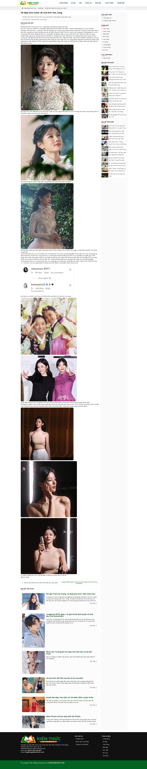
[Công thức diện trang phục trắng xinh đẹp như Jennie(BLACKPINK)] (104, 96)
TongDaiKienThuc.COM (30, 8)
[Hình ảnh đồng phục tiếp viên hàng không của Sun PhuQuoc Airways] (104, 132)
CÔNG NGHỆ (63, 3)
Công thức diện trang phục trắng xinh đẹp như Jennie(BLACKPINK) (117, 96)
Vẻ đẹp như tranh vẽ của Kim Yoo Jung (55, 8)
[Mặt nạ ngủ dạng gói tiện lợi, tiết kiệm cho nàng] (104, 112)
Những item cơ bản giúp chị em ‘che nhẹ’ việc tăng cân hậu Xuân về (117, 90)
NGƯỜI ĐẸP (121, 3)
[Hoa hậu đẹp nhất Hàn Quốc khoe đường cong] (104, 86)
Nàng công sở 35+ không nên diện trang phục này (116, 159)
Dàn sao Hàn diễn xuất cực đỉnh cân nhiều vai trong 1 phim (41, 582)
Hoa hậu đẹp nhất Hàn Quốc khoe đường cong (117, 84)
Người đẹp (40, 8)
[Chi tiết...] (93, 603)
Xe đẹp (105, 42)
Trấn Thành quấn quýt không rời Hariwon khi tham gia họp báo (117, 79)
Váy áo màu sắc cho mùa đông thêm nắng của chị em (117, 69)
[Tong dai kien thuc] (29, 3)
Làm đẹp (106, 28)
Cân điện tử (107, 18)
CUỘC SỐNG (109, 3)
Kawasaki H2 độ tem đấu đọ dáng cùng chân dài (118, 100)
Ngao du (88, 3)
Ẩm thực (106, 36)
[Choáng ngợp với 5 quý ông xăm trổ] (104, 116)
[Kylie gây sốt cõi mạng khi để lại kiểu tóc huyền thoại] (104, 128)
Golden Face (80, 739)
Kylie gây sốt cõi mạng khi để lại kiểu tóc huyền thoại (117, 127)
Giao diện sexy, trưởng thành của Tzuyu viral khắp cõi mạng (117, 144)
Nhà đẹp (106, 34)
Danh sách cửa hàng (82, 741)
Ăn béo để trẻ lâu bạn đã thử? (117, 175)
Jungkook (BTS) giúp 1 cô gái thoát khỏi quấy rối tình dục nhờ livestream (79, 583)
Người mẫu (106, 58)
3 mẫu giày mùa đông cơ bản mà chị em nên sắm (116, 137)
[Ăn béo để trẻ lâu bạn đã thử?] (104, 177)
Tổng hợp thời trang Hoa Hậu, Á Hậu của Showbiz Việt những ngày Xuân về (117, 74)
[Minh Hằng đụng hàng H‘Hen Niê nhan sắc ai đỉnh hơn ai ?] (104, 105)
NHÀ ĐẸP (98, 3)
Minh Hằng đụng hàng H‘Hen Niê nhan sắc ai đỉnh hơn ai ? (117, 106)
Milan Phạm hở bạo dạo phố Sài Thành (63, 716)
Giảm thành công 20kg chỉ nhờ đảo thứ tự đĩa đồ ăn (117, 170)
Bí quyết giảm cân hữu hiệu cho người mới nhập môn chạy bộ (117, 155)
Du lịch (105, 50)
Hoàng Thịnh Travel (109, 20)
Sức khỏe (106, 39)
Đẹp (80, 3)
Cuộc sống (107, 47)
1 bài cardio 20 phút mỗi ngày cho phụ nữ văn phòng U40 (117, 149)
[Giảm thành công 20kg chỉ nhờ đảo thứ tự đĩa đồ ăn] (104, 171)
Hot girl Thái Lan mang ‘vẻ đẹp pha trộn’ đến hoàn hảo (70, 594)
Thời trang (106, 31)
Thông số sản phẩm (82, 744)
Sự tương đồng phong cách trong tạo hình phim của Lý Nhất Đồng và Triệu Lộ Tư (117, 165)
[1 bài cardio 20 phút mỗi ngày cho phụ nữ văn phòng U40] (104, 150)
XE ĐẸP (73, 3)
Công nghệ (107, 44)
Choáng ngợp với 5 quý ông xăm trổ (117, 116)
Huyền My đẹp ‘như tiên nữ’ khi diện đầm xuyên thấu (69, 697)
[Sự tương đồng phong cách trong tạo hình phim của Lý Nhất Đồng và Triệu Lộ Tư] (104, 165)
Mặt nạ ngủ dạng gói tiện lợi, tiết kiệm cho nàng (117, 110)
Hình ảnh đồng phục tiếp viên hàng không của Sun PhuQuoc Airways (117, 133)
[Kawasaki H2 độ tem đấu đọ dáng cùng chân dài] (104, 100)
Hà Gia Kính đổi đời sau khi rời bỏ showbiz (64, 678)
